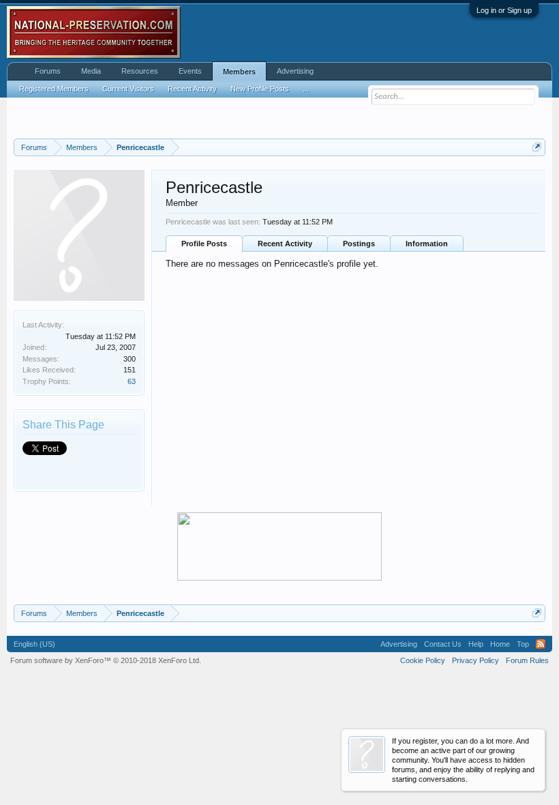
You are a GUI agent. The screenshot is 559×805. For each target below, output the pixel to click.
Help (475, 644)
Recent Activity (285, 243)
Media (91, 71)
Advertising (295, 71)
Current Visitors (128, 89)
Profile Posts (204, 243)
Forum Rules (527, 660)
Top (523, 644)
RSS (540, 644)
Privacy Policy (475, 660)
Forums (48, 71)
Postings (359, 243)
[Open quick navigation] (536, 147)
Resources (139, 71)
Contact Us (443, 644)
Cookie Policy (422, 660)
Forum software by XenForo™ (105, 660)
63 (131, 381)
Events (190, 71)
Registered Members (54, 89)
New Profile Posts (259, 89)
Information (427, 243)
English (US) (34, 644)
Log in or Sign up (504, 10)
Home (500, 644)
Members (239, 72)
